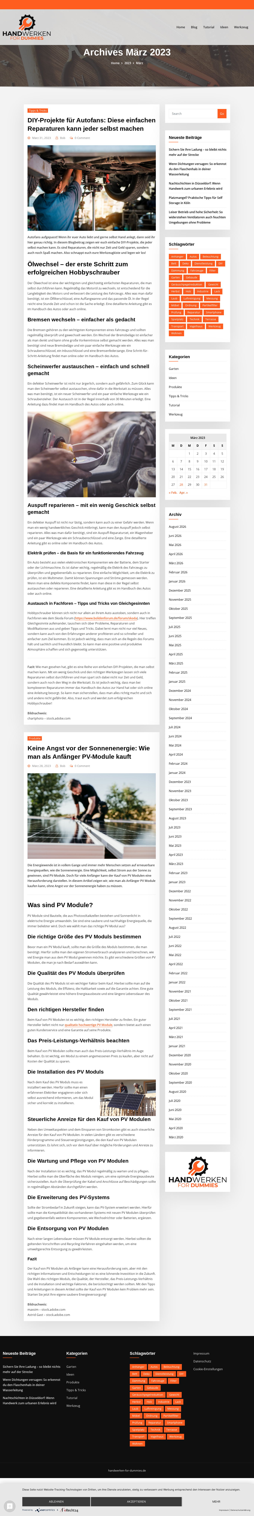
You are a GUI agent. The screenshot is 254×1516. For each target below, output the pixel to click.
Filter (212, 270)
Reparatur (193, 312)
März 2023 (176, 864)
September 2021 (180, 1010)
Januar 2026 (177, 581)
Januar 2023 (177, 882)
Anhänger (177, 256)
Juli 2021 (174, 1019)
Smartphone (213, 312)
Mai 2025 (175, 645)
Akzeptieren (136, 1501)
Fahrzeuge (196, 270)
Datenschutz (202, 1361)
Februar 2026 (178, 572)
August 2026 (177, 527)
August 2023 (177, 818)
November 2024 (180, 700)
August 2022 (177, 928)
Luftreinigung (192, 298)
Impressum (201, 1353)
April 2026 (176, 554)
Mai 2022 (175, 955)
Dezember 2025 (180, 590)
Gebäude (191, 277)
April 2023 (176, 855)
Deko (185, 263)
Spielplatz (177, 319)
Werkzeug (241, 27)
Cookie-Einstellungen (208, 1369)
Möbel (175, 305)
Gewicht (213, 284)
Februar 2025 (178, 672)
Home (180, 27)
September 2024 (180, 718)
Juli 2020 (174, 1101)
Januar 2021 (177, 1046)
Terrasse (210, 319)
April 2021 (176, 1028)
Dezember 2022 (180, 891)
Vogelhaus (196, 326)
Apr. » (183, 493)
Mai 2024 (175, 745)
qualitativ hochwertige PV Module (88, 1025)
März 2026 (176, 563)
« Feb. (173, 493)
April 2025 (176, 654)
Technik (194, 319)
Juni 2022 (175, 946)
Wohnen (176, 333)
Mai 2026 (175, 545)
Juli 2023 (174, 827)
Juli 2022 (174, 937)
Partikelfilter (210, 305)
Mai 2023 (175, 846)
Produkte (35, 738)
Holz (188, 291)
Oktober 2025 (178, 609)
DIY (220, 263)
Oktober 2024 (178, 709)
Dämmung (177, 270)
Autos (193, 256)
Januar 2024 (177, 773)
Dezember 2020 (180, 1055)
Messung (212, 298)
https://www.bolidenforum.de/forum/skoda (106, 618)
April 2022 (176, 964)
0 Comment (82, 138)
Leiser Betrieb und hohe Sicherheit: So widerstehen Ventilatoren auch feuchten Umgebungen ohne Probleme (197, 217)
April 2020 (176, 1128)
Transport (177, 326)
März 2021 (176, 1037)
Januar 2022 (177, 982)
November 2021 (180, 991)
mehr (216, 1501)
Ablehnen (56, 1501)
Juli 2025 (174, 627)
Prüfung (176, 312)
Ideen (224, 27)
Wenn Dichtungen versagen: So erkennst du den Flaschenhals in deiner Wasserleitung (197, 169)
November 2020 (180, 1064)
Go (222, 114)
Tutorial (208, 27)
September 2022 (180, 918)
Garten (175, 277)
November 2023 (180, 791)
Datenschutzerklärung (240, 1510)
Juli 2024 (174, 727)
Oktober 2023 (178, 800)
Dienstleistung (203, 263)
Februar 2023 (178, 873)
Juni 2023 (175, 836)
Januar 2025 (177, 682)
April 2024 (176, 754)
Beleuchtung (210, 256)
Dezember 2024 (180, 691)
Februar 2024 (178, 764)
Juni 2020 (175, 1110)
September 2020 (180, 1082)
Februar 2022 (178, 973)
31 (206, 485)
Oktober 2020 (178, 1073)
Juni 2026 (175, 536)
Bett (173, 263)
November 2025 (180, 600)
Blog (194, 27)
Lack (217, 291)
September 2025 (180, 618)
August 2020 (177, 1092)
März (139, 63)
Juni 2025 (175, 636)
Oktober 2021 (178, 1000)
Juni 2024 (175, 736)
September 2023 (180, 809)
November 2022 (180, 900)
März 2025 (176, 663)
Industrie (202, 291)
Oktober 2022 (178, 909)
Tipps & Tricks (38, 110)
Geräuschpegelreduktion (186, 284)
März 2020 (176, 1137)
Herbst (175, 291)
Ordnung (191, 305)
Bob (62, 138)
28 (181, 485)
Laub (174, 298)
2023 (127, 63)
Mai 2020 (175, 1119)
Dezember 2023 (180, 782)
